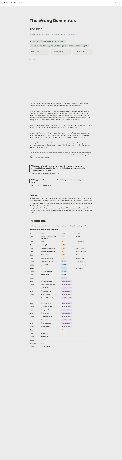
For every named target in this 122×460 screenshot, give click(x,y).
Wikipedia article (86, 200)
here (83, 137)
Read (31, 236)
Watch (32, 281)
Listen (32, 261)
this (38, 208)
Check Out (33, 336)
